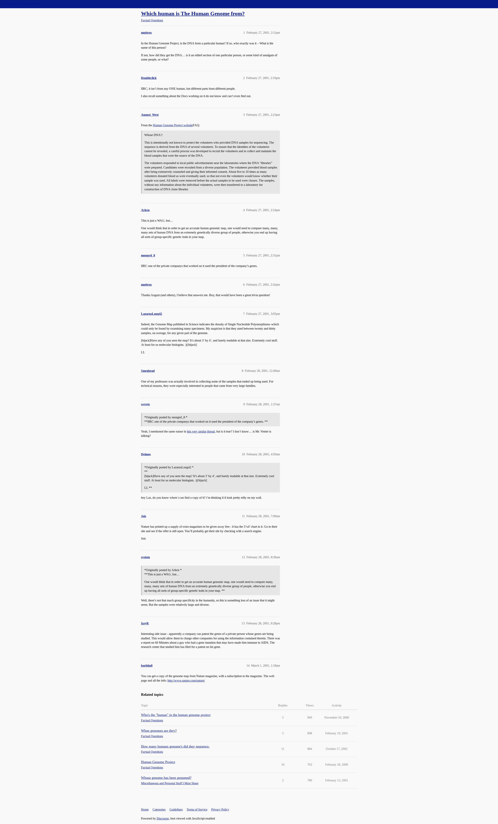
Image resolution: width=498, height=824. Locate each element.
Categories (159, 809)
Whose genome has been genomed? (166, 778)
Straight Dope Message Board (20, 4)
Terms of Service (197, 809)
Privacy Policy (220, 809)
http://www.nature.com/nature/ (186, 680)
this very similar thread (201, 431)
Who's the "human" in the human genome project (175, 715)
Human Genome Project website (173, 125)
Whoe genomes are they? (159, 731)
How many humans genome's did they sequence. (175, 746)
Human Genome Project (158, 762)
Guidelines (176, 809)
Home (145, 809)
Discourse (163, 818)
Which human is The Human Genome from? (193, 14)
